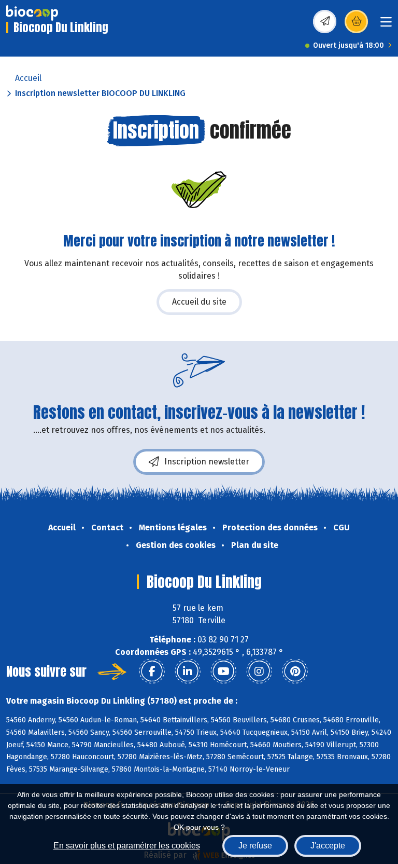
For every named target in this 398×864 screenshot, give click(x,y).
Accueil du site (199, 302)
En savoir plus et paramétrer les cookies (126, 845)
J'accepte (327, 845)
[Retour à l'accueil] (32, 13)
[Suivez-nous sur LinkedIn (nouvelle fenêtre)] (188, 671)
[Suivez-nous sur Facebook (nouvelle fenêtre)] (152, 671)
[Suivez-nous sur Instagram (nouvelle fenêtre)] (259, 671)
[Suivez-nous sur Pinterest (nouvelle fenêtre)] (295, 671)
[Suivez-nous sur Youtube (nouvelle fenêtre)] (223, 671)
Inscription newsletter (206, 462)
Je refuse (255, 845)
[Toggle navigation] (386, 25)
